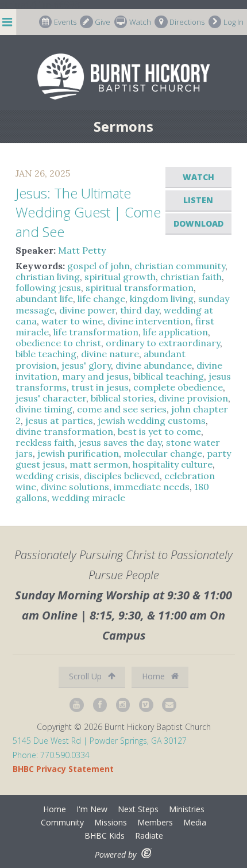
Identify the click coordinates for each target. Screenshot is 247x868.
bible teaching (46, 354)
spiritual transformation (140, 287)
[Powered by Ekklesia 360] (146, 853)
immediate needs (152, 486)
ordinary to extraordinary (163, 343)
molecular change (163, 453)
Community (62, 822)
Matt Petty (82, 250)
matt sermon (99, 464)
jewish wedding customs (152, 420)
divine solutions (75, 486)
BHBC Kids (104, 835)
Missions (110, 822)
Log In (233, 22)
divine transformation (64, 431)
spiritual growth (120, 276)
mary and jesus (95, 376)
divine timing (44, 409)
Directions (186, 22)
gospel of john (98, 266)
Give (102, 22)
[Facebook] (100, 705)
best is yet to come (159, 431)
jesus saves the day (120, 442)
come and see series (122, 409)
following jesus (48, 287)
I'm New (91, 809)
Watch (140, 22)
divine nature (110, 354)
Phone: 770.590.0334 (51, 755)
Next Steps (138, 809)
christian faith (191, 276)
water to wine (72, 321)
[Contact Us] (169, 705)
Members (155, 822)
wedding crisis (47, 475)
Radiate (149, 835)
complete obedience (178, 387)
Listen (198, 199)
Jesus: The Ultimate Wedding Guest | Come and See (88, 212)
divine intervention (149, 321)
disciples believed (122, 475)
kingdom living (162, 298)
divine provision (193, 398)
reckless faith (45, 442)
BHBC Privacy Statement (63, 768)
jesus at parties (59, 420)
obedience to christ (58, 343)
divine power (87, 310)
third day (139, 310)
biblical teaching (168, 376)
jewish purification (78, 453)
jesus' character (51, 398)
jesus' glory (86, 365)
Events (65, 22)
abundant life (44, 298)
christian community (179, 266)
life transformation (95, 332)
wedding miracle (88, 497)
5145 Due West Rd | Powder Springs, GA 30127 (100, 740)
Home (154, 676)
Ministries (186, 809)
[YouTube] (77, 705)
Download (198, 223)
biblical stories (122, 398)
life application (175, 332)
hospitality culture (173, 464)
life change (101, 298)
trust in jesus (100, 387)
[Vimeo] (146, 705)
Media (194, 822)
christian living (48, 276)
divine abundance (153, 365)
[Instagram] (123, 705)
